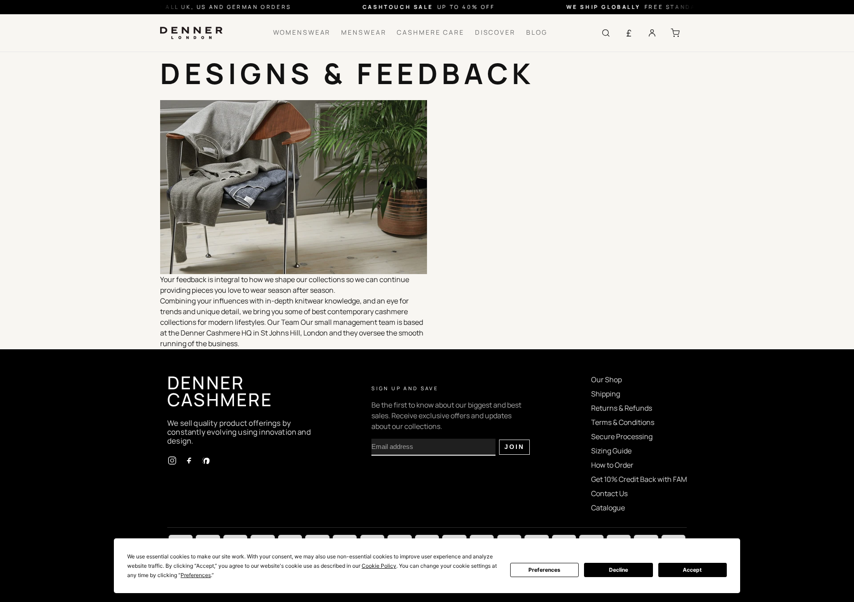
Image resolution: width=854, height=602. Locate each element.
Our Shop (606, 379)
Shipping (605, 394)
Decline (618, 569)
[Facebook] (189, 460)
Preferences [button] (196, 575)
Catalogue (608, 508)
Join (514, 447)
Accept (692, 569)
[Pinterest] (206, 460)
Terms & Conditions (622, 422)
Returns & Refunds (621, 408)
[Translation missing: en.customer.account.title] (652, 33)
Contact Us (609, 493)
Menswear (363, 32)
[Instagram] (172, 460)
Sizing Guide (611, 451)
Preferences (544, 569)
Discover (495, 32)
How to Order (612, 465)
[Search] (606, 33)
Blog (537, 32)
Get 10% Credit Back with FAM (639, 479)
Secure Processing (622, 436)
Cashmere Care (430, 32)
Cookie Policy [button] (379, 565)
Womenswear (302, 32)
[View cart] (675, 33)
